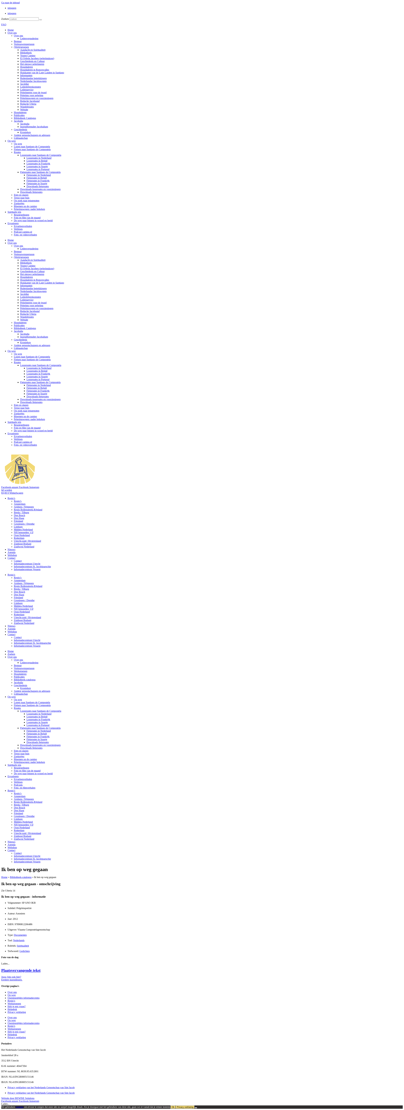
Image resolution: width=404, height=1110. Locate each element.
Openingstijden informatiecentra (23, 998)
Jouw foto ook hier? (11, 977)
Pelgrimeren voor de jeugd (33, 92)
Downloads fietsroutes (38, 186)
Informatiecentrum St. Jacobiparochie (32, 566)
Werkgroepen (20, 671)
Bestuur (18, 41)
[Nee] (196, 1107)
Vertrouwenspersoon (24, 44)
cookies (19, 1107)
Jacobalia (18, 121)
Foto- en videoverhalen (25, 234)
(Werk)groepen (21, 47)
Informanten (26, 75)
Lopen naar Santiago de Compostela (32, 146)
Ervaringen (13, 223)
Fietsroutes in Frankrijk (38, 180)
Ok (173, 1107)
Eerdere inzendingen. (11, 979)
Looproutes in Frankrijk (38, 163)
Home (11, 30)
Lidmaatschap (21, 138)
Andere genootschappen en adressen (32, 135)
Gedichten (24, 951)
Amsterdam (19, 504)
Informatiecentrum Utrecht (27, 563)
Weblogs (18, 229)
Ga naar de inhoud (10, 2)
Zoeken (5, 19)
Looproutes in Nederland (39, 158)
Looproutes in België (37, 160)
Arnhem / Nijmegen (24, 506)
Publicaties (19, 115)
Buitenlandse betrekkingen (33, 78)
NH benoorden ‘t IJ (23, 532)
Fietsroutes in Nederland (39, 175)
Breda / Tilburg (21, 512)
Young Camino (27, 55)
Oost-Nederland (22, 535)
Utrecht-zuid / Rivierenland (27, 541)
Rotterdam (19, 538)
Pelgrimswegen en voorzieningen (36, 98)
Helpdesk (12, 1009)
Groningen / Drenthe (24, 524)
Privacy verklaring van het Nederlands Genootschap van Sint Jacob (41, 1087)
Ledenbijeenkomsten (30, 86)
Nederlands (18, 940)
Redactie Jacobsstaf (30, 101)
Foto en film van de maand (27, 217)
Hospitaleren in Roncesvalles (34, 69)
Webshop (12, 555)
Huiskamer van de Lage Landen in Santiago (42, 72)
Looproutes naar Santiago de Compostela (40, 155)
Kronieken (25, 132)
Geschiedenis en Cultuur (32, 61)
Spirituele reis (14, 212)
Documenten (20, 935)
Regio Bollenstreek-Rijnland (28, 509)
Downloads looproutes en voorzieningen (40, 189)
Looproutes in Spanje (37, 166)
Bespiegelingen (21, 214)
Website (24, 109)
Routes (17, 152)
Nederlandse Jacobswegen (33, 81)
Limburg (18, 526)
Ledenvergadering (29, 38)
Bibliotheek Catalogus (25, 118)
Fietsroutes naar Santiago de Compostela (40, 172)
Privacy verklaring (17, 1012)
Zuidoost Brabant (22, 543)
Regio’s (11, 498)
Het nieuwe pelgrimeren (32, 64)
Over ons (12, 32)
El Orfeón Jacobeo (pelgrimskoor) (37, 58)
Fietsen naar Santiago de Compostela (32, 149)
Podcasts (18, 785)
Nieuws (11, 549)
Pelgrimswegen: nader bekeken (29, 209)
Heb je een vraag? (17, 1006)
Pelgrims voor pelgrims (31, 95)
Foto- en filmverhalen (24, 787)
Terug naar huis (21, 197)
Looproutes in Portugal (38, 169)
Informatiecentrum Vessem (27, 569)
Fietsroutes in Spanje (37, 183)
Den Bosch (19, 515)
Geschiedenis (20, 129)
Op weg (12, 141)
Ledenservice (26, 89)
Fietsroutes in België (37, 177)
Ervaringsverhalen (23, 226)
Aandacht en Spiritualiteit (32, 50)
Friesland (18, 521)
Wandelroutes (27, 106)
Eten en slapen (21, 195)
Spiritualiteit (23, 945)
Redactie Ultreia (28, 104)
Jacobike (24, 84)
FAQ (3, 24)
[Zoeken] (40, 19)
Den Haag (19, 518)
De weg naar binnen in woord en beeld (33, 220)
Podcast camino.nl (23, 232)
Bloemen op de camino (25, 206)
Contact (11, 558)
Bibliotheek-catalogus (25, 679)
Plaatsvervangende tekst (21, 970)
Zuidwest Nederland (24, 546)
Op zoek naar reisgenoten (26, 200)
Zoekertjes (19, 203)
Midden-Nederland (23, 529)
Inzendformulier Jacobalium (34, 126)
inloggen (12, 8)
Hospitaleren (26, 67)
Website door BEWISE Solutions (17, 1098)
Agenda (11, 552)
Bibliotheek (26, 52)
